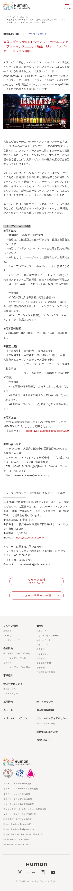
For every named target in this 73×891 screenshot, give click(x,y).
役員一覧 (7, 662)
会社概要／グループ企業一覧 (16, 653)
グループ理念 (10, 625)
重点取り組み (9, 689)
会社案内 (8, 648)
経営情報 (40, 649)
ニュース (8, 709)
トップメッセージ (11, 640)
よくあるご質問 (43, 663)
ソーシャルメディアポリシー (51, 718)
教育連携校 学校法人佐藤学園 (17, 819)
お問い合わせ (43, 739)
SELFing (7, 635)
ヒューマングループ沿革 (14, 658)
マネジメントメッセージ (47, 635)
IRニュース (41, 631)
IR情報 (39, 625)
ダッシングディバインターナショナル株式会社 (24, 809)
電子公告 (40, 667)
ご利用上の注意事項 (45, 672)
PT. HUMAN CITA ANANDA (16, 839)
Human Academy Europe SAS (17, 824)
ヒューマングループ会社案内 (16, 667)
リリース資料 (36, 581)
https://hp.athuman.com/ (29, 537)
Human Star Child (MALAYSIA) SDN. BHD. (23, 834)
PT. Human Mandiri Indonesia (17, 844)
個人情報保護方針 (46, 709)
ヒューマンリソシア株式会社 (16, 793)
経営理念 (7, 631)
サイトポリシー (44, 701)
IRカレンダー (42, 644)
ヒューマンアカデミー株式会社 (17, 783)
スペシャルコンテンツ (15, 718)
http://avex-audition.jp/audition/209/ (48, 430)
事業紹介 (8, 675)
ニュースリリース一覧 (36, 595)
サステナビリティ (12, 683)
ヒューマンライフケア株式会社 (17, 798)
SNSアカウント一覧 (45, 723)
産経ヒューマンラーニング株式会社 (19, 814)
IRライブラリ (42, 654)
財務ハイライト (43, 640)
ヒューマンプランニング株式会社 (18, 804)
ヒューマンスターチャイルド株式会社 (20, 788)
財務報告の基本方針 (47, 731)
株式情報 (40, 658)
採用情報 (8, 701)
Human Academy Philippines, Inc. (19, 829)
